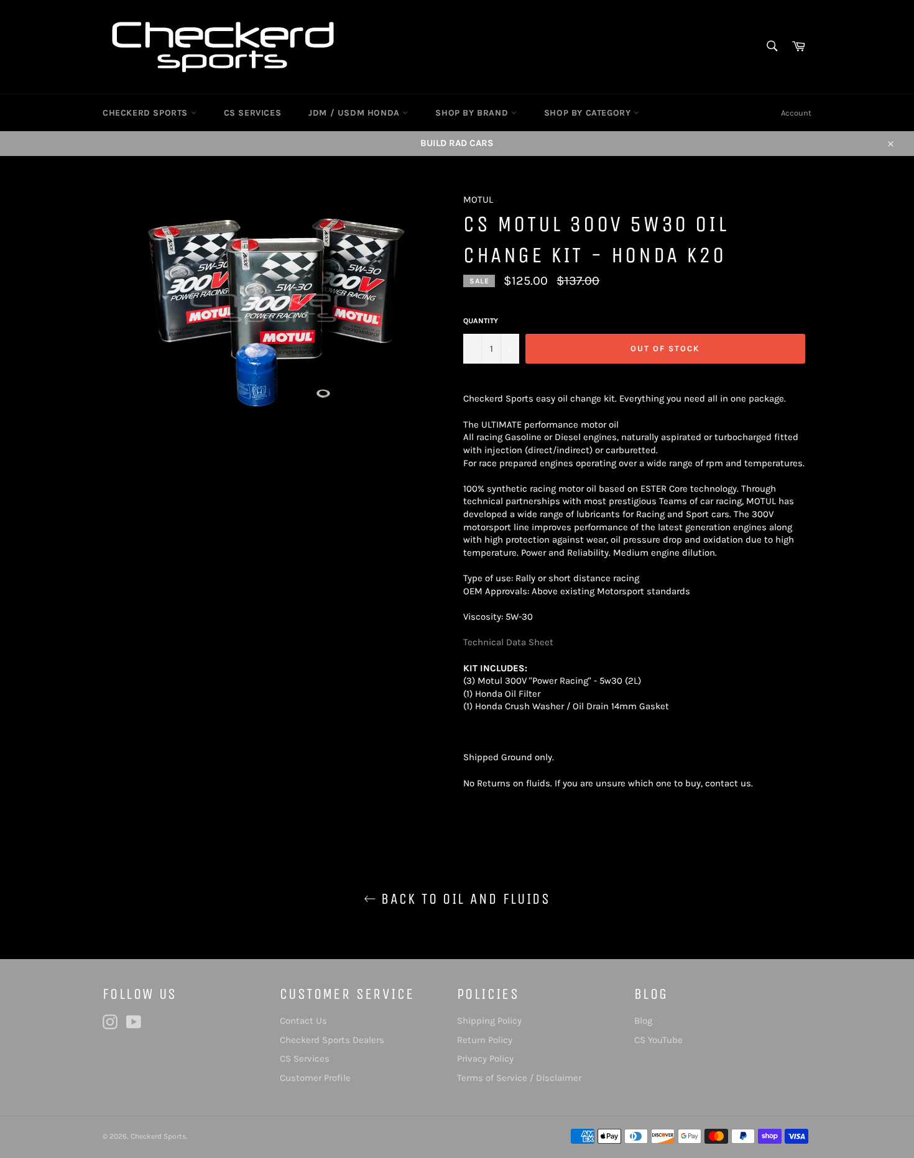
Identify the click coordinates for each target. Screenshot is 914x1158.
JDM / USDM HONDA (355, 113)
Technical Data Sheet (508, 642)
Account (796, 112)
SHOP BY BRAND (472, 113)
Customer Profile (315, 1077)
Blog (643, 1020)
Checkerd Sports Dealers (332, 1039)
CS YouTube (658, 1039)
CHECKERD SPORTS (147, 113)
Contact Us (303, 1020)
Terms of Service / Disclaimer (519, 1077)
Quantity (480, 320)
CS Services (305, 1058)
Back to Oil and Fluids (463, 899)
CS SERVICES (253, 113)
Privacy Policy (485, 1058)
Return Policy (484, 1039)
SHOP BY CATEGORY (589, 113)
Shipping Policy (489, 1020)
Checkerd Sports (158, 1136)
